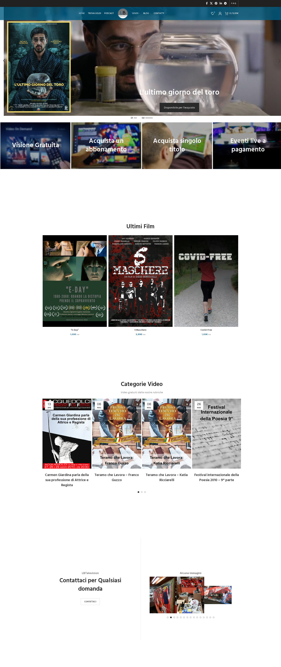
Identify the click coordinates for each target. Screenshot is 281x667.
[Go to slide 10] (197, 617)
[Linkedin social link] (221, 3)
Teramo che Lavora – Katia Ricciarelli (167, 477)
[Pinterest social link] (216, 3)
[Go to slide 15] (213, 617)
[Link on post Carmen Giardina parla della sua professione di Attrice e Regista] (66, 434)
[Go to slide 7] (187, 617)
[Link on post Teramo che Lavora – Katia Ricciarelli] (166, 434)
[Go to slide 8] (190, 617)
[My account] (220, 13)
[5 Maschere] (75, 281)
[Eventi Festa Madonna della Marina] (206, 281)
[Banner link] (35, 145)
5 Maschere (75, 330)
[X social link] (211, 3)
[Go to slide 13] (207, 617)
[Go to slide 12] (204, 617)
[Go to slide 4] (177, 617)
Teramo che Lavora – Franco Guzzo (116, 477)
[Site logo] (123, 13)
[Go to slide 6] (184, 617)
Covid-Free (140, 330)
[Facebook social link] (207, 3)
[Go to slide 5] (181, 617)
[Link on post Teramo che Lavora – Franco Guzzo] (116, 434)
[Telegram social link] (225, 3)
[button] (4, 61)
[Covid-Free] (140, 281)
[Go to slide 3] (145, 492)
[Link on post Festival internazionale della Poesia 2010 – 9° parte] (216, 434)
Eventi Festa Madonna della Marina (206, 330)
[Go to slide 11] (200, 617)
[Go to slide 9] (194, 617)
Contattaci (90, 601)
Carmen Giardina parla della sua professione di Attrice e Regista (67, 480)
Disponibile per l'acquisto (179, 107)
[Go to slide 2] (142, 492)
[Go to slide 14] (210, 617)
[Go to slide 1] (138, 492)
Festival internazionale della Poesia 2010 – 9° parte (216, 477)
